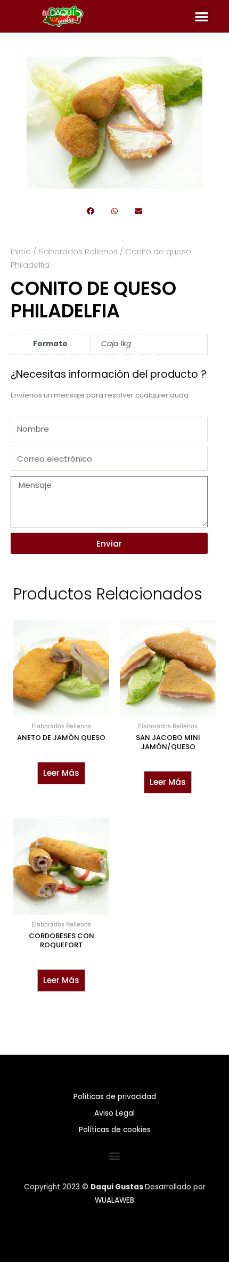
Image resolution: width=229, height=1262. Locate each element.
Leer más (61, 772)
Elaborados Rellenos (78, 251)
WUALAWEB (114, 1200)
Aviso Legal (114, 1113)
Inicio (21, 251)
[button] (201, 16)
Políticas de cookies (115, 1130)
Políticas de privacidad (114, 1097)
